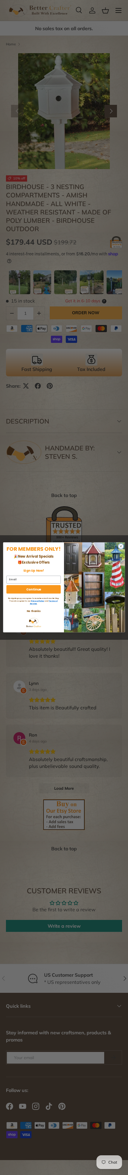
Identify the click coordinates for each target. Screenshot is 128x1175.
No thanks (33, 611)
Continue (33, 589)
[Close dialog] (121, 546)
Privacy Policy (37, 601)
